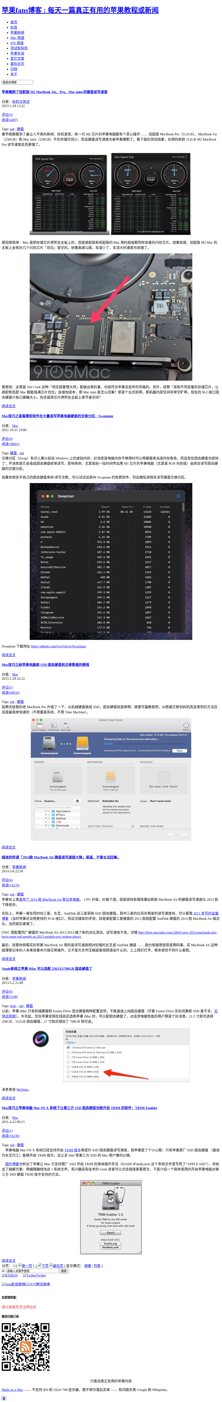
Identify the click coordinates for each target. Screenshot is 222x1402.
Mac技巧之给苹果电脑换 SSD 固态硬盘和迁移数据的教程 (45, 665)
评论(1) (7, 1131)
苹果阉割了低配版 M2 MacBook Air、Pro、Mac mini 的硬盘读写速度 (55, 92)
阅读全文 (9, 406)
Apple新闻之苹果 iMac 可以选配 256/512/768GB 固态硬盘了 (47, 968)
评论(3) (7, 115)
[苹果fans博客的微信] (25, 1369)
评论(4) (7, 880)
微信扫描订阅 (10, 1316)
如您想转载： (10, 1297)
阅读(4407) (10, 120)
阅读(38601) (11, 444)
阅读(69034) (11, 693)
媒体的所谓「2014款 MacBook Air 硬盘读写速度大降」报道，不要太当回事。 (61, 857)
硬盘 (20, 129)
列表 (97, 1266)
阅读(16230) (11, 1136)
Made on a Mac (12, 1390)
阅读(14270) (11, 885)
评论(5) (7, 687)
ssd (12, 129)
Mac (15, 426)
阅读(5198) (10, 997)
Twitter (41, 1275)
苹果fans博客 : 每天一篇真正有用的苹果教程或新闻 (80, 10)
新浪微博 (18, 1284)
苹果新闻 (19, 867)
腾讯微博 (43, 1284)
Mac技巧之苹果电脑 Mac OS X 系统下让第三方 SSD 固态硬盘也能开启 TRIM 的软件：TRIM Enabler (79, 1108)
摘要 (87, 1266)
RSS (14, 1275)
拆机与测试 (20, 102)
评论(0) (7, 439)
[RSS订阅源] (3, 1271)
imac (13, 1006)
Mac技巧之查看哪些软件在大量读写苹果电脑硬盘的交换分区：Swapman (57, 416)
